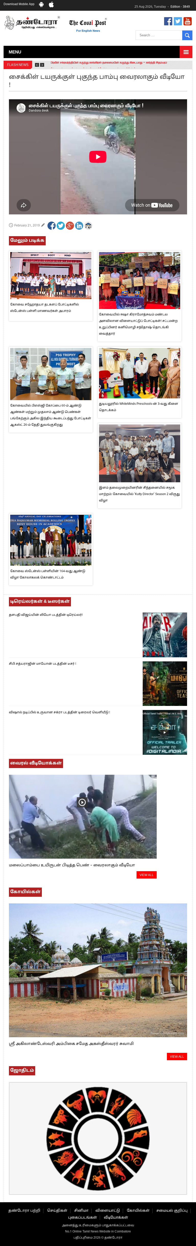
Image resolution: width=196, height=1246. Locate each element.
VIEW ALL (147, 875)
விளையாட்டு (107, 1211)
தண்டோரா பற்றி (24, 1211)
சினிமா (81, 1211)
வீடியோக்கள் (116, 1218)
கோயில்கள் (138, 1211)
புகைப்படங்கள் (82, 1218)
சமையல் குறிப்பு (172, 1211)
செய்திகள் (57, 1211)
